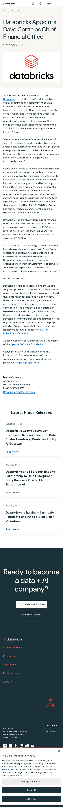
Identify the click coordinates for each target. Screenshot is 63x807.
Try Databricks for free (31, 604)
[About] (12, 682)
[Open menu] (59, 3)
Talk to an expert (31, 614)
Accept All (31, 799)
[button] (40, 3)
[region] (31, 776)
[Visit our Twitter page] (16, 746)
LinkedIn (8, 333)
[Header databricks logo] (8, 3)
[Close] (59, 751)
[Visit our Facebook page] (10, 746)
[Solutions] (16, 665)
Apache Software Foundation (27, 344)
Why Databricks (12, 647)
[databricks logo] (12, 639)
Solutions (8, 664)
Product (8, 656)
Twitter (44, 329)
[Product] (14, 656)
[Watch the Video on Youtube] (32, 746)
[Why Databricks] (23, 647)
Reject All (31, 790)
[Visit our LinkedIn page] (5, 746)
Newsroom (6, 11)
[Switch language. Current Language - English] (33, 3)
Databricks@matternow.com (19, 392)
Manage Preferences (31, 781)
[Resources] (17, 673)
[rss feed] (21, 746)
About (7, 681)
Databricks (9, 99)
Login (48, 3)
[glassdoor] (27, 746)
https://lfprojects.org (27, 362)
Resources (9, 673)
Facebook (23, 333)
